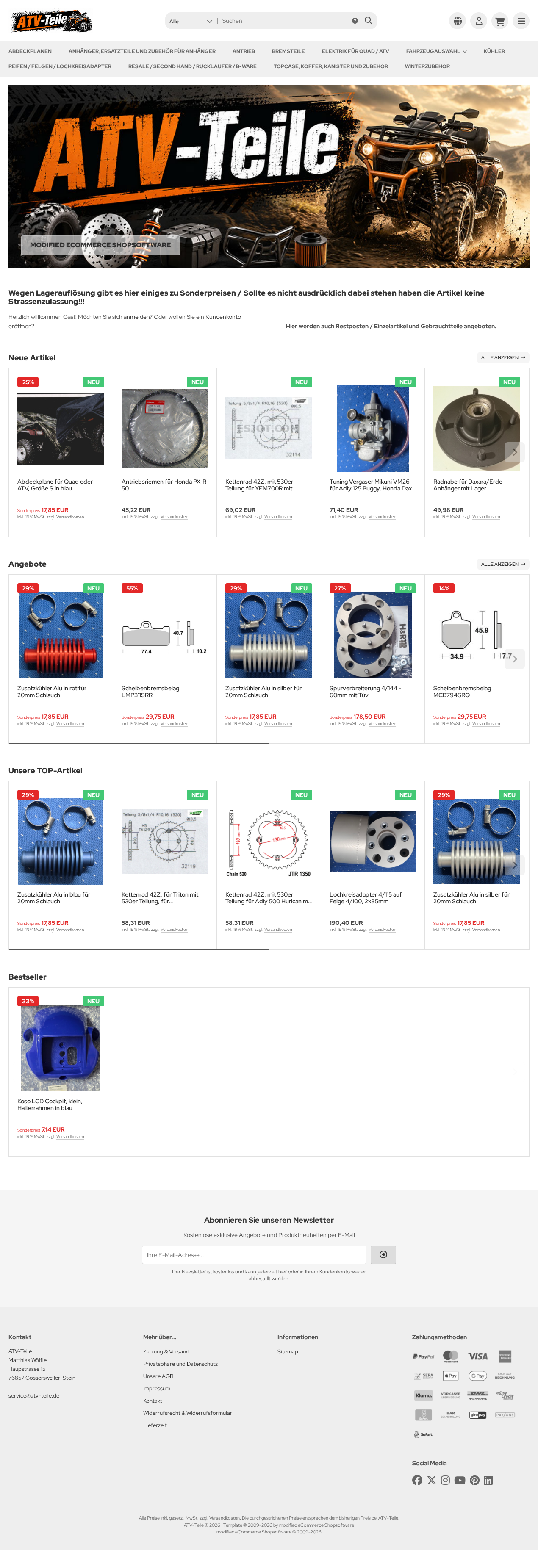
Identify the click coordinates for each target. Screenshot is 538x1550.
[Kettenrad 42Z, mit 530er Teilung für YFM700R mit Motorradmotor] (268, 428)
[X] (432, 1480)
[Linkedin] (488, 1480)
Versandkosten (70, 517)
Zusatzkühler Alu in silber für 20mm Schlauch (263, 691)
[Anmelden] (478, 20)
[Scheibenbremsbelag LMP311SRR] (165, 635)
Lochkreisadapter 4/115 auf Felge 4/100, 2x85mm (366, 898)
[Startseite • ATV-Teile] (50, 30)
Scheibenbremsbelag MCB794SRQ (462, 691)
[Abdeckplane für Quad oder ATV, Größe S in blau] (60, 428)
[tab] (139, 543)
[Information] (355, 20)
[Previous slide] (23, 452)
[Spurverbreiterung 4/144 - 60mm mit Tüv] (373, 635)
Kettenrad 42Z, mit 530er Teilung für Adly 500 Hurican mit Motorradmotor (268, 898)
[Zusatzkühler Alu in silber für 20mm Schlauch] (268, 635)
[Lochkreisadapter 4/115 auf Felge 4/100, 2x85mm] (373, 841)
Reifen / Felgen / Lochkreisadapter (59, 66)
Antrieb (244, 51)
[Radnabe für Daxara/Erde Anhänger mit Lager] (476, 428)
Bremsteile (288, 51)
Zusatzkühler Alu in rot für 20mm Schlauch (51, 691)
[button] (191, 21)
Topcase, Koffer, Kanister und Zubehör (331, 66)
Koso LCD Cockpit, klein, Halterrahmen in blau (50, 1104)
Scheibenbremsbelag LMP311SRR (150, 691)
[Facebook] (417, 1480)
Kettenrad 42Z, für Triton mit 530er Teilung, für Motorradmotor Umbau (160, 898)
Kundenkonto (223, 317)
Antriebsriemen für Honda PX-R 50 (164, 485)
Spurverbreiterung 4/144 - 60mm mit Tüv (365, 691)
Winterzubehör (427, 66)
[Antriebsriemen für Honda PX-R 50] (165, 428)
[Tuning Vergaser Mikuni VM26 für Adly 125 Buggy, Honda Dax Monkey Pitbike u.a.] (373, 428)
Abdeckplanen (30, 51)
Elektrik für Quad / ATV (355, 51)
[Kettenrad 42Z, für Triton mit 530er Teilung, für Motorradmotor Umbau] (165, 841)
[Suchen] (368, 21)
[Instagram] (445, 1480)
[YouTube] (460, 1480)
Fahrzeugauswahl (433, 51)
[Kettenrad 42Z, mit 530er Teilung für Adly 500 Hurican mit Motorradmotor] (268, 841)
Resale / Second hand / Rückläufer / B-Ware (192, 66)
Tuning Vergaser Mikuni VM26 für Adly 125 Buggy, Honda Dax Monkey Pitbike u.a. (371, 485)
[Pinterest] (475, 1480)
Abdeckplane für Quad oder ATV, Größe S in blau (55, 485)
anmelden (137, 317)
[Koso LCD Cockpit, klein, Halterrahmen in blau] (60, 1048)
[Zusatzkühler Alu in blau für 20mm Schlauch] (60, 841)
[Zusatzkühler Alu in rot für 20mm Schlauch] (60, 635)
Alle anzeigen (500, 357)
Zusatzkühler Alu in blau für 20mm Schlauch (53, 898)
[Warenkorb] (499, 20)
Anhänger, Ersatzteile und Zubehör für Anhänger (142, 51)
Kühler (494, 51)
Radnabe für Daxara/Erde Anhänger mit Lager (467, 485)
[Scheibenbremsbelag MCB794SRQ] (476, 635)
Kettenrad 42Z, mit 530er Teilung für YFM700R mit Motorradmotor (259, 485)
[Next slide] (515, 452)
